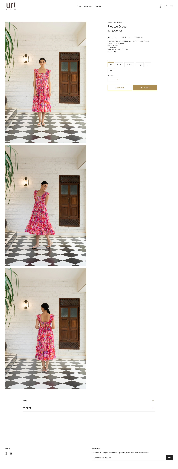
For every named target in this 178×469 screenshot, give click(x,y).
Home (110, 22)
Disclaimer (139, 37)
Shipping (27, 407)
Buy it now (145, 88)
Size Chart (126, 37)
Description (112, 37)
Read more (112, 51)
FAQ (25, 400)
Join (169, 457)
